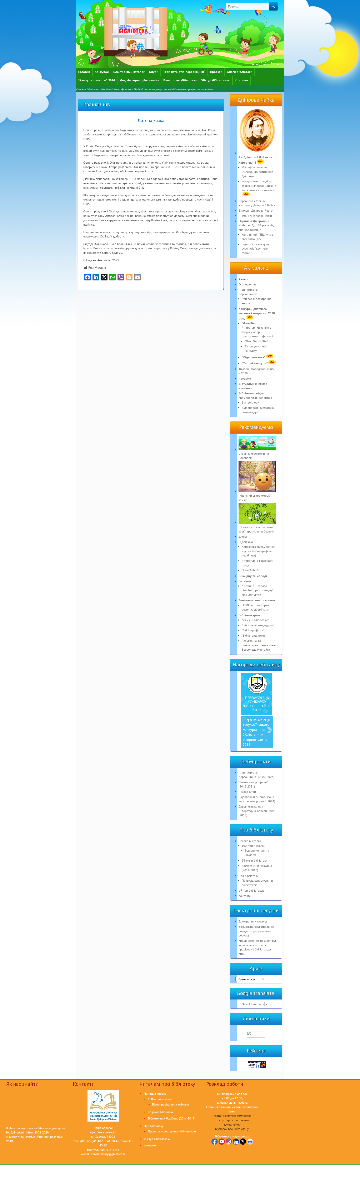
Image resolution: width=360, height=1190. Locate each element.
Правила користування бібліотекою (257, 882)
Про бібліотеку (248, 875)
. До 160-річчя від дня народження (256, 225)
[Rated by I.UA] (256, 1036)
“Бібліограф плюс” (254, 635)
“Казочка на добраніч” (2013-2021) (253, 784)
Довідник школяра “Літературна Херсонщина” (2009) (257, 810)
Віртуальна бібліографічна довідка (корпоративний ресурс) (256, 930)
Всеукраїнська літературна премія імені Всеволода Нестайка (259, 645)
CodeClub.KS (250, 570)
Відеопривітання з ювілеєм (170, 1104)
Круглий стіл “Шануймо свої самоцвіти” (257, 236)
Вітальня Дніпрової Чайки (256, 210)
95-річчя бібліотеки (254, 860)
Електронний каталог (129, 71)
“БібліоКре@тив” (253, 630)
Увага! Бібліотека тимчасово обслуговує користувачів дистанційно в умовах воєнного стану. (232, 1122)
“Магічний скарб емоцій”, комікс (255, 497)
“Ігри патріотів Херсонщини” (184, 71)
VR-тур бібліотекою (215, 80)
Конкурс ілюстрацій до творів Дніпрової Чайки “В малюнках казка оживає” (259, 185)
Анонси (244, 279)
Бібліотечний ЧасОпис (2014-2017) (257, 867)
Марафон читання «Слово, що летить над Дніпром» (257, 171)
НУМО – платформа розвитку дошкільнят (256, 607)
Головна (84, 71)
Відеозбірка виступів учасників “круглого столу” (255, 248)
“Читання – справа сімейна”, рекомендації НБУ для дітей (257, 590)
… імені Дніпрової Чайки (255, 215)
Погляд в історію (250, 841)
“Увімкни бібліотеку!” (255, 620)
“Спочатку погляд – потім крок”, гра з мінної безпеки (257, 529)
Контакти (241, 80)
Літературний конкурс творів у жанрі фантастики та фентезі (257, 329)
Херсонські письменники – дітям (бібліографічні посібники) (258, 550)
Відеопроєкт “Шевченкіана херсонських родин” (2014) (257, 799)
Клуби (153, 71)
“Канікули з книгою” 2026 (96, 80)
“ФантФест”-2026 (256, 341)
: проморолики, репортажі (255, 395)
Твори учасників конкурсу (255, 348)
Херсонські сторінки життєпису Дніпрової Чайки (257, 203)
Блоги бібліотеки (239, 71)
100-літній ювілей (253, 845)
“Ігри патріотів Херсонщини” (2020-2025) (256, 774)
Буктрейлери (250, 402)
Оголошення (247, 284)
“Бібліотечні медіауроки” (258, 625)
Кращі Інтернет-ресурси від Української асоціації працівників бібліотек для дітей (257, 947)
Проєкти (216, 71)
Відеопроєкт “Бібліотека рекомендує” (258, 409)
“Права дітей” (248, 791)
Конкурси (102, 71)
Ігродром (245, 378)
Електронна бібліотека (180, 80)
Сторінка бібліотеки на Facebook (254, 455)
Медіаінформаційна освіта (139, 80)
